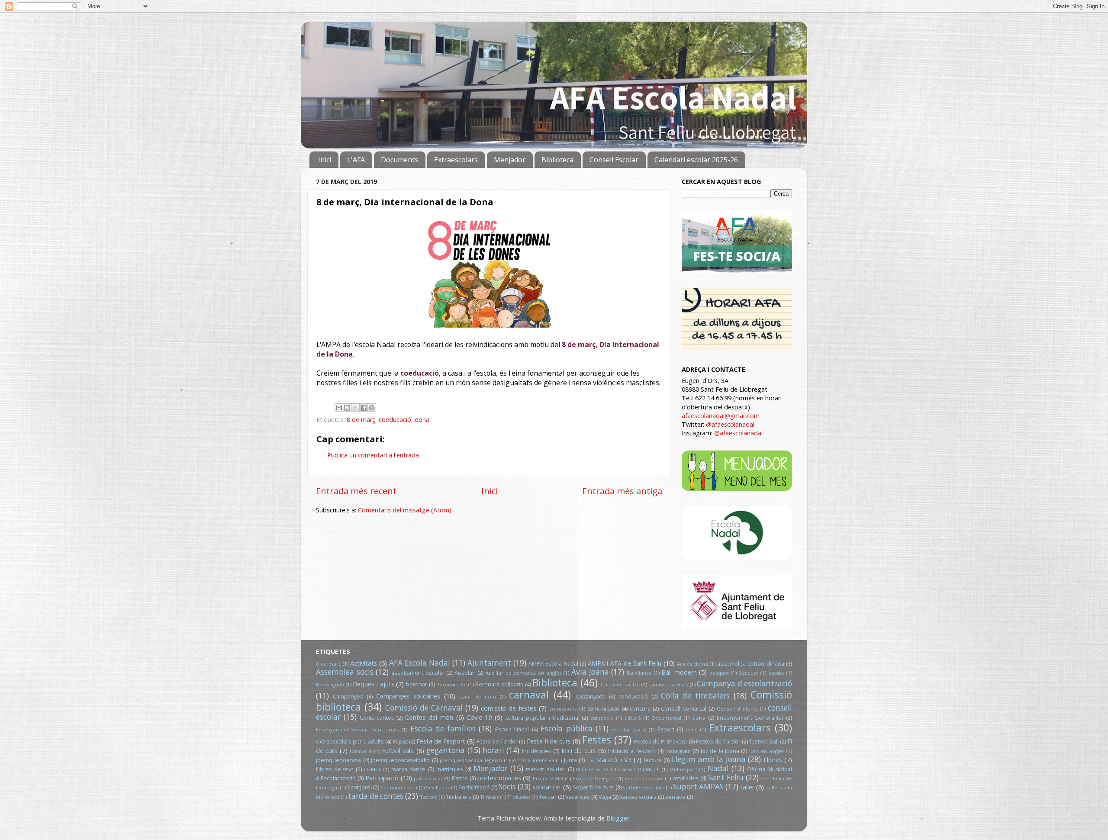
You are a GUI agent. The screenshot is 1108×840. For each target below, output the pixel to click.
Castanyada (591, 696)
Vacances (577, 797)
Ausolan (465, 672)
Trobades (519, 797)
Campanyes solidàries (408, 696)
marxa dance (408, 769)
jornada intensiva (533, 760)
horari (493, 750)
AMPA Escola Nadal (553, 663)
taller (747, 787)
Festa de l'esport (440, 741)
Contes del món (429, 717)
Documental (666, 717)
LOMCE (372, 769)
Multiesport (683, 769)
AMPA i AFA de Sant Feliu (625, 663)
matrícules (449, 769)
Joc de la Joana (720, 751)
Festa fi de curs (549, 741)
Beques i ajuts (373, 684)
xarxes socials (638, 797)
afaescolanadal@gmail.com (721, 416)
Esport (665, 729)
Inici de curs (578, 751)
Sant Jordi (359, 787)
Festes (596, 740)
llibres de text (334, 769)
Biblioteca (557, 159)
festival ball (763, 741)
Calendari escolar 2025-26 (696, 159)
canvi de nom (477, 696)
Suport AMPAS (698, 787)
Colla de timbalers (695, 696)
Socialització (474, 787)
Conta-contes (377, 717)
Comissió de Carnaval (424, 708)
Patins (460, 778)
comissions (563, 708)
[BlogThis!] (347, 407)
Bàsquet (748, 672)
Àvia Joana (590, 672)
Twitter (548, 797)
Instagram (678, 751)
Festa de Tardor (497, 741)
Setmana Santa (398, 787)
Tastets (429, 797)
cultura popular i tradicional (542, 717)
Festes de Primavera (660, 741)
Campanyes (348, 696)
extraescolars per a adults (350, 741)
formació (361, 751)
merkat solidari (545, 769)
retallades (686, 778)
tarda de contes (375, 796)
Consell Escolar (613, 159)
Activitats (363, 663)
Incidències (536, 751)
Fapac (400, 741)
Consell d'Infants (737, 708)
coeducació (395, 419)
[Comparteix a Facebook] (363, 407)
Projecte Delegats (594, 778)
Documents (399, 159)
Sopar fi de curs (593, 787)
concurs (640, 708)
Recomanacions (644, 778)
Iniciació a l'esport (631, 751)
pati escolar (428, 778)
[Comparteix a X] (355, 407)
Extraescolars (456, 159)
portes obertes (499, 778)
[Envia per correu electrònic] (339, 407)
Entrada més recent (356, 491)
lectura (653, 760)
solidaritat (546, 787)
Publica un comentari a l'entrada (373, 455)
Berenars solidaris (499, 684)
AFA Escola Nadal (419, 663)
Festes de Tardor (718, 741)
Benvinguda (330, 684)
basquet (719, 672)
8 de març (361, 419)
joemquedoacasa (338, 760)
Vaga (605, 797)
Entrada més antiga (622, 491)
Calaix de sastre (620, 684)
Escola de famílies (443, 729)
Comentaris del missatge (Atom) (404, 510)
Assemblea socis (345, 672)
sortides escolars (644, 787)
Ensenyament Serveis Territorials (357, 729)
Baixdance (639, 672)
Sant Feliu (726, 777)
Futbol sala (398, 751)
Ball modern (679, 672)
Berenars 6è (451, 684)
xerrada (675, 797)
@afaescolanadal (730, 424)
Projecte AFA (548, 778)
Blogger (617, 818)
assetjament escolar (417, 672)
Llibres (772, 760)
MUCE (653, 769)
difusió (633, 717)
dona (422, 419)
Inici (324, 159)
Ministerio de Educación (605, 769)
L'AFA (356, 159)
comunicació (603, 708)
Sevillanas (438, 787)
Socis (507, 787)
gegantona (445, 750)
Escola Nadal (512, 729)
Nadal (718, 768)
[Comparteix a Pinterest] (371, 407)
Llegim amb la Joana (709, 759)
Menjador (509, 159)
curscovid (602, 717)
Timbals (489, 797)
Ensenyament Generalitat (750, 717)
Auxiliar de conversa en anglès (524, 672)
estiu (692, 729)
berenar (416, 684)
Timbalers (458, 797)
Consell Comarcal (683, 708)
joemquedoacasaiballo (400, 760)
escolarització (629, 729)
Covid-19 (479, 717)
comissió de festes (508, 708)
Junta (570, 760)
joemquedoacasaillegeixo (471, 760)
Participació (382, 778)
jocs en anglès (767, 751)
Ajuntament (489, 663)
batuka (776, 672)
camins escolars (668, 684)
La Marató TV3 (609, 760)
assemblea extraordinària (750, 663)
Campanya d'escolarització (744, 684)
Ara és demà (692, 663)
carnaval (529, 695)
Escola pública (566, 729)
